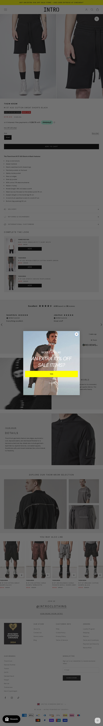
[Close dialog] (76, 334)
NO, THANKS (51, 382)
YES (51, 374)
